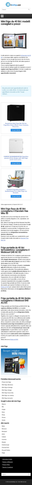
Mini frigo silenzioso (7, 384)
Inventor (4, 439)
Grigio (3, 409)
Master (4, 442)
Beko (3, 426)
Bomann (4, 428)
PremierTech (5, 447)
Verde (3, 420)
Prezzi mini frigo (6, 382)
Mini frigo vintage (7, 390)
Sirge (3, 453)
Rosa (3, 414)
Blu (3, 406)
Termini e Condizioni (7, 467)
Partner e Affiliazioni (7, 462)
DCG (3, 434)
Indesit (4, 436)
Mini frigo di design (7, 387)
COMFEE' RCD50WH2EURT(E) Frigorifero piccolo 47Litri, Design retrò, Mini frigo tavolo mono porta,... (16, 158)
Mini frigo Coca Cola (7, 392)
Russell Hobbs (6, 450)
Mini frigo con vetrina (8, 395)
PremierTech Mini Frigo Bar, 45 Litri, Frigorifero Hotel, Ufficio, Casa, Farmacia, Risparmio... (16, 125)
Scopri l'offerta (16, 130)
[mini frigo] (14, 349)
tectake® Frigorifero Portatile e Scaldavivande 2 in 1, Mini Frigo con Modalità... (16, 191)
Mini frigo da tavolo (7, 398)
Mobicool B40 (14, 339)
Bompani (4, 431)
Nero (3, 412)
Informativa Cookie (7, 459)
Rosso (4, 417)
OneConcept (5, 445)
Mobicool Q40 (5, 287)
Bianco (4, 404)
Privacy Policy (6, 464)
